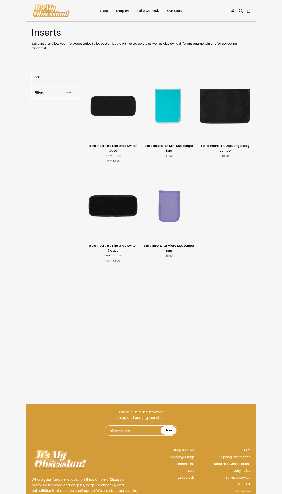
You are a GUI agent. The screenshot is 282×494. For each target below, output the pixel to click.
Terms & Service (238, 477)
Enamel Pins (185, 464)
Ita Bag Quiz (185, 477)
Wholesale (242, 491)
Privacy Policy (240, 471)
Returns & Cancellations (232, 464)
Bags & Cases (184, 450)
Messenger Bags (182, 457)
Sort (37, 77)
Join (168, 430)
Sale (191, 471)
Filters (55, 92)
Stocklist (243, 484)
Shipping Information (234, 457)
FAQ (247, 450)
